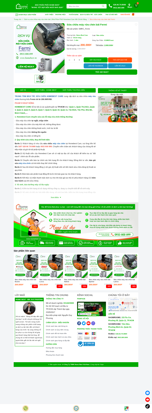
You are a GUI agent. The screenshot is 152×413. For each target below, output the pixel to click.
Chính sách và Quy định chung (57, 330)
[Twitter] (84, 323)
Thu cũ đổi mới (111, 14)
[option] (40, 48)
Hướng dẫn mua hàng (54, 348)
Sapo (102, 364)
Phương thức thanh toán (55, 355)
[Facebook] (79, 323)
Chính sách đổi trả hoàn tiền (56, 333)
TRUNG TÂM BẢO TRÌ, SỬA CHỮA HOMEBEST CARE (39, 96)
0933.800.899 (118, 8)
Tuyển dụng (74, 14)
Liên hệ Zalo (120, 66)
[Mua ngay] (16, 266)
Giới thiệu (49, 14)
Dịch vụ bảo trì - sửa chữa (91, 14)
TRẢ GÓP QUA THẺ (120, 60)
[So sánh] (37, 266)
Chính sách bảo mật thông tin (57, 326)
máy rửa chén (59, 143)
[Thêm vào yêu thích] (136, 24)
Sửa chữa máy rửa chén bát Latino (124, 280)
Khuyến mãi (126, 14)
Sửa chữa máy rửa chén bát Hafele (75, 280)
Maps (130, 7)
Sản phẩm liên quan (24, 251)
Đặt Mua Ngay (95, 60)
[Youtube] (88, 323)
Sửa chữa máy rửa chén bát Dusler (25, 280)
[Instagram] (93, 323)
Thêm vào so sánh (74, 56)
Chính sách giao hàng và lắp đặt (58, 340)
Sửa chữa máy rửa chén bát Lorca (50, 280)
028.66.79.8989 (119, 5)
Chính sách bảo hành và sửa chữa (58, 337)
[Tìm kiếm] (103, 6)
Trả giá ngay (102, 72)
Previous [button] (8, 273)
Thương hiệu (60, 14)
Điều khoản (50, 351)
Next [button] (143, 273)
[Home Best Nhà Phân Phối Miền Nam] (22, 6)
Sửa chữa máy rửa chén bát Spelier (99, 280)
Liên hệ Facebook (95, 66)
